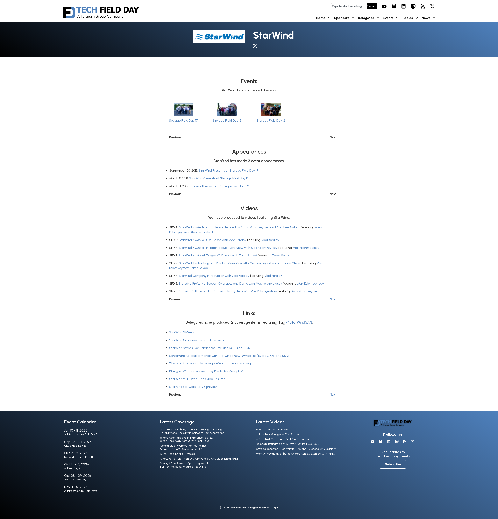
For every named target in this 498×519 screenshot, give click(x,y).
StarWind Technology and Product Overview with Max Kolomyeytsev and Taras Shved (240, 263)
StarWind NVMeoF (182, 332)
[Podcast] (423, 6)
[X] (432, 6)
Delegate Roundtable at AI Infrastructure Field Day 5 (287, 444)
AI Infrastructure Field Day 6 (80, 491)
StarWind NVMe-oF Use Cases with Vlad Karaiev (212, 240)
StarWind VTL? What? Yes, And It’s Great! (198, 379)
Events (388, 18)
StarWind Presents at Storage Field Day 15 (219, 178)
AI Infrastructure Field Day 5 (80, 434)
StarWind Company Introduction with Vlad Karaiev (214, 276)
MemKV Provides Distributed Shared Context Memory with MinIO (295, 453)
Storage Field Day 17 (183, 120)
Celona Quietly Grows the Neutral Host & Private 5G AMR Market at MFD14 (183, 447)
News (426, 18)
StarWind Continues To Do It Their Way (196, 340)
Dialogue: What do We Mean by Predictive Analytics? (206, 371)
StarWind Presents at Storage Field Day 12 (219, 186)
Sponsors (341, 18)
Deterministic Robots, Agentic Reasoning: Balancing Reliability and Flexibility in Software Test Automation (192, 431)
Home (320, 18)
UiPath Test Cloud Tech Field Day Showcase (282, 439)
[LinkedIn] (403, 6)
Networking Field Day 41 (78, 457)
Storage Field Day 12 (271, 120)
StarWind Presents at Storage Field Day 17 (228, 170)
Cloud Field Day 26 (75, 445)
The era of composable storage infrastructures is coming (210, 363)
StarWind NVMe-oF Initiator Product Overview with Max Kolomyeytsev (228, 247)
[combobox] (349, 6)
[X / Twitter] (256, 47)
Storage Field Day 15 (227, 120)
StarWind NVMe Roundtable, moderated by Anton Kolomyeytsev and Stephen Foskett (239, 227)
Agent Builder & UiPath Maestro (275, 429)
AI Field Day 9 (72, 468)
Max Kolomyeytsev (306, 247)
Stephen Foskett (201, 232)
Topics (407, 18)
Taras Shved (281, 255)
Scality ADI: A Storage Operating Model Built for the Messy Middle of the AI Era (184, 465)
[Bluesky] (394, 6)
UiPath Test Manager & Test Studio (277, 434)
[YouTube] (384, 6)
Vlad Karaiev (270, 240)
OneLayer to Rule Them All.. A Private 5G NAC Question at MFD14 (199, 458)
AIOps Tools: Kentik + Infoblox (177, 454)
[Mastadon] (413, 6)
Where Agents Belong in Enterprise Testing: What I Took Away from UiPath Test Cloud (186, 439)
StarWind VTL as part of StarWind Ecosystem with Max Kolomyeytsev (228, 291)
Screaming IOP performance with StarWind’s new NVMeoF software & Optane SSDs (229, 355)
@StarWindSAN (299, 322)
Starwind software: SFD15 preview (193, 387)
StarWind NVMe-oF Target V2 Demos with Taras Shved (218, 255)
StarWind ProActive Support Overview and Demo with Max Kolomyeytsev (230, 283)
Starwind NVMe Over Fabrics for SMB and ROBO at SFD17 (210, 348)
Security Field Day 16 (76, 479)
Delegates (366, 18)
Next (333, 299)
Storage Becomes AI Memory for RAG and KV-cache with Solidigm (296, 449)
